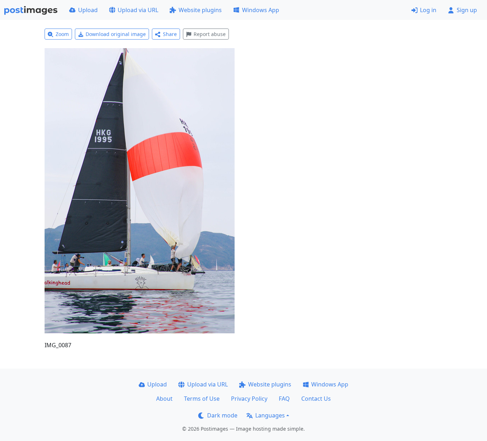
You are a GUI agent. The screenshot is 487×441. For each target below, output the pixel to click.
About (164, 398)
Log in (428, 10)
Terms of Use (202, 398)
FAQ (284, 398)
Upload (88, 10)
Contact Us (316, 398)
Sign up (467, 10)
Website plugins (200, 10)
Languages (270, 415)
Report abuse (210, 34)
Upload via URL (138, 10)
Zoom (62, 34)
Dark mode (222, 415)
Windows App (260, 10)
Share (170, 34)
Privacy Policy (249, 398)
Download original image (116, 34)
